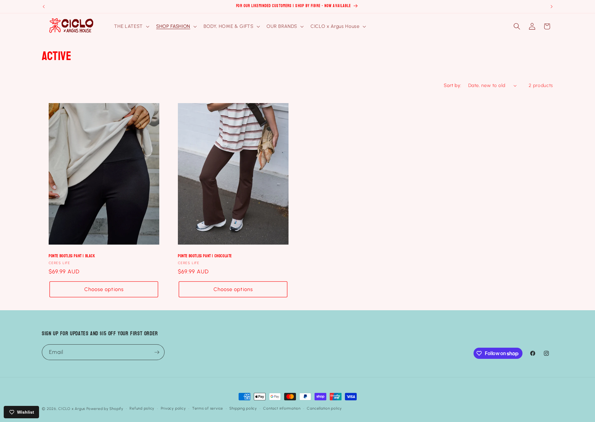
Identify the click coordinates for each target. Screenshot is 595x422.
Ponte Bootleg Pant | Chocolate (205, 256)
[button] (131, 26)
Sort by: (452, 85)
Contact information (282, 408)
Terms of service (207, 408)
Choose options (104, 289)
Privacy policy (173, 408)
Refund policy (142, 408)
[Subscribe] (156, 352)
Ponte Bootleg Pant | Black (72, 256)
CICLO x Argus (71, 409)
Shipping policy (243, 408)
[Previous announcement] (44, 6)
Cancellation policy (324, 408)
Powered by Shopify (104, 409)
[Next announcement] (551, 6)
